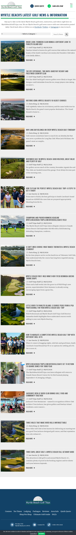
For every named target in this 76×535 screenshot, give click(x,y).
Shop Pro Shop (26, 514)
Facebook (38, 27)
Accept (41, 533)
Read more (29, 60)
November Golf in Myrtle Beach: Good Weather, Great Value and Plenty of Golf (50, 160)
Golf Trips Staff (35, 47)
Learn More (33, 533)
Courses (8, 511)
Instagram (54, 27)
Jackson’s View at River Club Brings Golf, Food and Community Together (47, 394)
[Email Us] (34, 524)
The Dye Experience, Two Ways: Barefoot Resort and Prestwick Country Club (47, 72)
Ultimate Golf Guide (41, 514)
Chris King (33, 104)
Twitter (45, 27)
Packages (37, 511)
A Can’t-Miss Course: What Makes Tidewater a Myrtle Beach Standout (50, 248)
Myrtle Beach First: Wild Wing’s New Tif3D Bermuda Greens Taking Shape (50, 277)
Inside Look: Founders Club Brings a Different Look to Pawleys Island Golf (48, 43)
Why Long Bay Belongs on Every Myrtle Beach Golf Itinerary (50, 130)
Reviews (45, 511)
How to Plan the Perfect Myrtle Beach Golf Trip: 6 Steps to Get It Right (50, 189)
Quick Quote (39, 6)
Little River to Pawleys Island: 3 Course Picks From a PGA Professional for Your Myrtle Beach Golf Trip (50, 306)
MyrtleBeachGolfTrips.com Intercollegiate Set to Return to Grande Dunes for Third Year (50, 365)
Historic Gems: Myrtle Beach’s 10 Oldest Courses (46, 100)
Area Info (55, 511)
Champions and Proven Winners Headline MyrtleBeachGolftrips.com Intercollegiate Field (46, 219)
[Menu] (71, 6)
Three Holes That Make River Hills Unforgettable (46, 422)
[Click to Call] (49, 524)
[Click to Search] (66, 34)
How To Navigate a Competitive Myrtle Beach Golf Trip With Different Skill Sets (50, 336)
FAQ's (54, 514)
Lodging (27, 511)
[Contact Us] (12, 524)
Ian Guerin (33, 194)
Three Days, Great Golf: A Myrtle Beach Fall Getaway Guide (50, 452)
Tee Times (18, 511)
